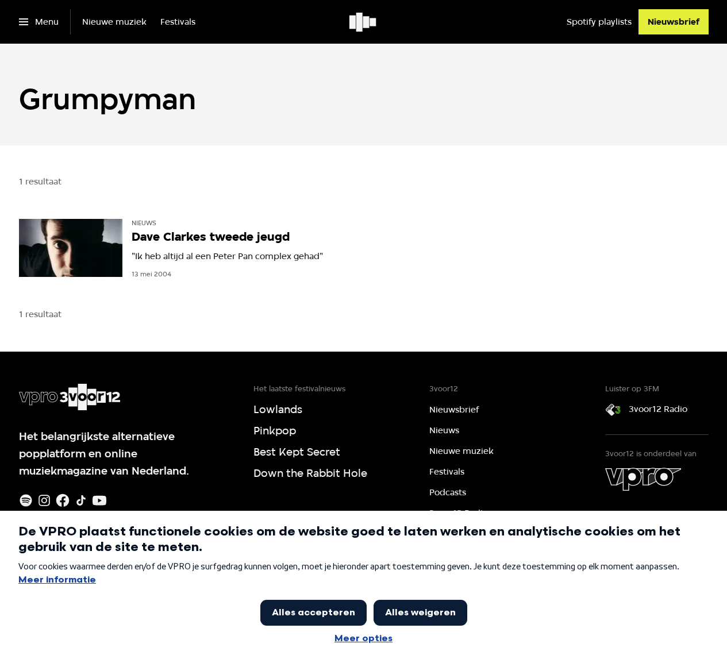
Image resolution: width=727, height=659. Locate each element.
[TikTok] (81, 500)
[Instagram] (44, 500)
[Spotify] (26, 500)
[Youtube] (99, 500)
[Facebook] (63, 500)
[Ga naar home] (363, 21)
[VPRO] (643, 479)
